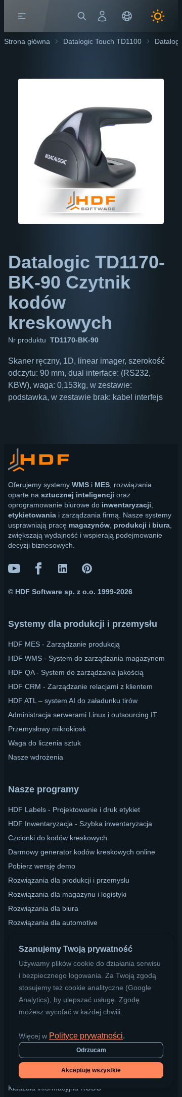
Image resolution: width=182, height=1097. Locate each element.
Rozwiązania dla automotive (53, 922)
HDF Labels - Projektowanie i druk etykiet (74, 809)
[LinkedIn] (63, 568)
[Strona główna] (44, 16)
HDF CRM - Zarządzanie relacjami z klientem (80, 686)
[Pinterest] (87, 568)
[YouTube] (14, 568)
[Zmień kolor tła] (158, 16)
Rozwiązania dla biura (43, 908)
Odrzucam (91, 1050)
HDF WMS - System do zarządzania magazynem (86, 658)
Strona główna (27, 41)
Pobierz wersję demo (41, 866)
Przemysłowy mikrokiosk (47, 729)
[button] (21, 16)
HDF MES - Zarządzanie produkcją (64, 644)
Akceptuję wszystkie (91, 1070)
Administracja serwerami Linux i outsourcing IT (82, 715)
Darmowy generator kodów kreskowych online (81, 852)
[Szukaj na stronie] (82, 16)
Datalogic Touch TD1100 (102, 41)
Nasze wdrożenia (35, 757)
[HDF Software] (38, 462)
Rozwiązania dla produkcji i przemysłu (68, 880)
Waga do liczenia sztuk (44, 743)
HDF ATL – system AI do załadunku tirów (73, 701)
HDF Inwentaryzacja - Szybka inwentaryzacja (80, 824)
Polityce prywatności (86, 1035)
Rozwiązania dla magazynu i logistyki (67, 894)
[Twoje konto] (102, 16)
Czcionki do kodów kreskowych (57, 838)
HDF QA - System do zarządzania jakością (76, 672)
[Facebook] (38, 568)
